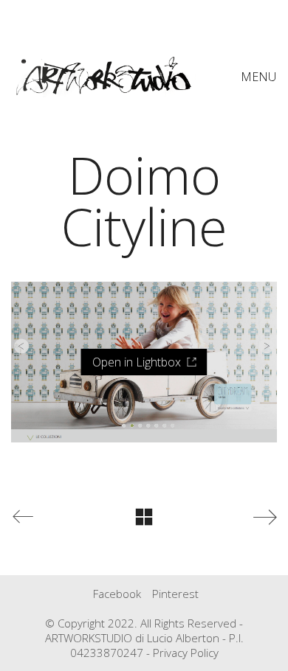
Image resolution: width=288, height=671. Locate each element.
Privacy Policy (186, 652)
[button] (259, 76)
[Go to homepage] (103, 76)
